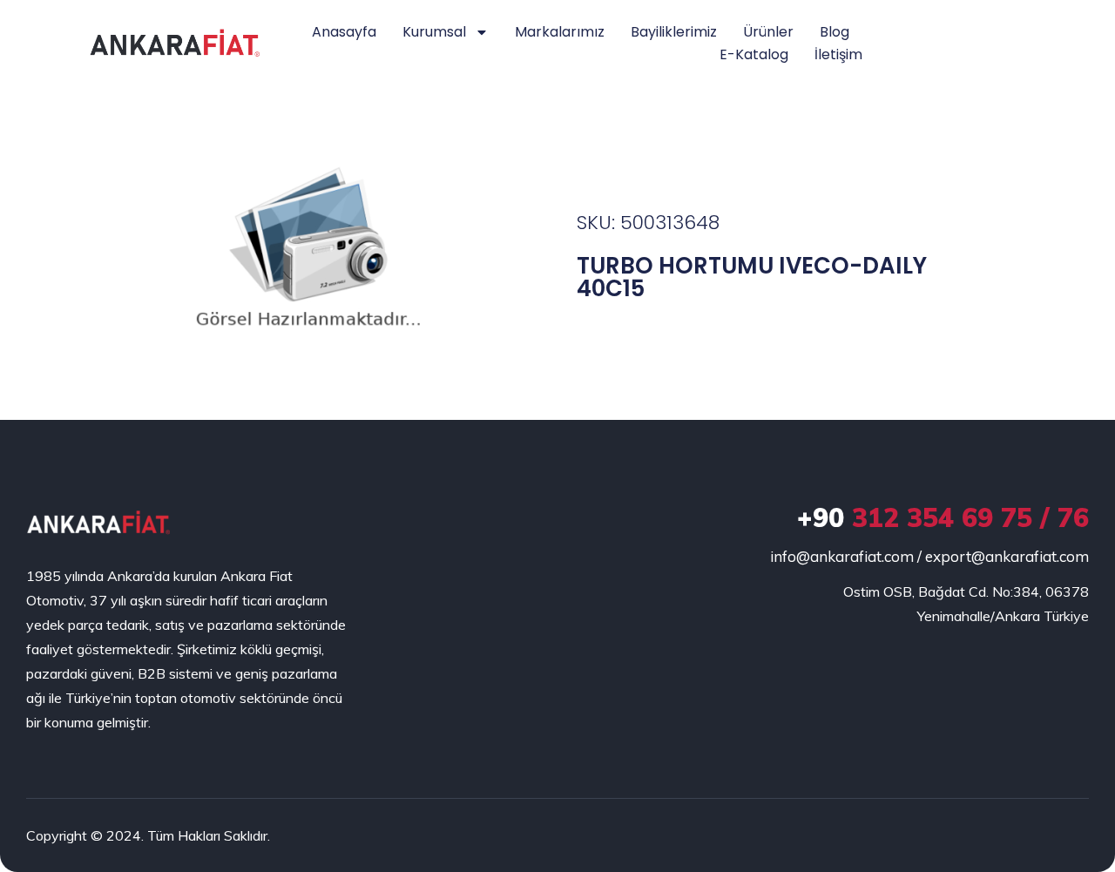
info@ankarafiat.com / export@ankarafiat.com (929, 556)
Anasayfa (344, 32)
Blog (834, 32)
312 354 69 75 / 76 (943, 517)
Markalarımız (560, 32)
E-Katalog (754, 54)
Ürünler (768, 32)
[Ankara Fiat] (98, 522)
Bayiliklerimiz (674, 32)
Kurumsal (434, 32)
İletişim (838, 54)
